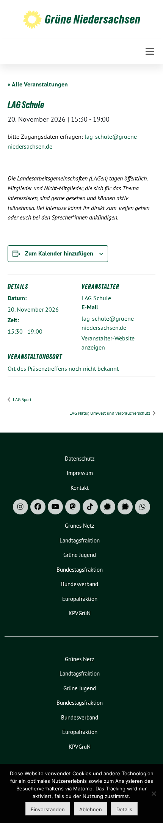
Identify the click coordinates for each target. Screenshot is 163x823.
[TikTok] (90, 506)
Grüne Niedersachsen (93, 19)
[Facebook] (37, 506)
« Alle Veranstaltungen (38, 84)
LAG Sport (21, 399)
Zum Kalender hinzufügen (59, 253)
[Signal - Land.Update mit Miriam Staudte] (125, 506)
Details (124, 809)
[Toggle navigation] (149, 51)
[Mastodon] (72, 506)
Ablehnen (90, 809)
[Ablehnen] (153, 793)
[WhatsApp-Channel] (142, 506)
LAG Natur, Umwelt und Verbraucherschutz (110, 413)
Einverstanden (48, 809)
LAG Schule (96, 298)
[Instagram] (20, 506)
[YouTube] (55, 506)
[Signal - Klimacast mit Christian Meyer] (107, 506)
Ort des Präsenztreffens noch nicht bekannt (63, 368)
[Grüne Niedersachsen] (32, 19)
